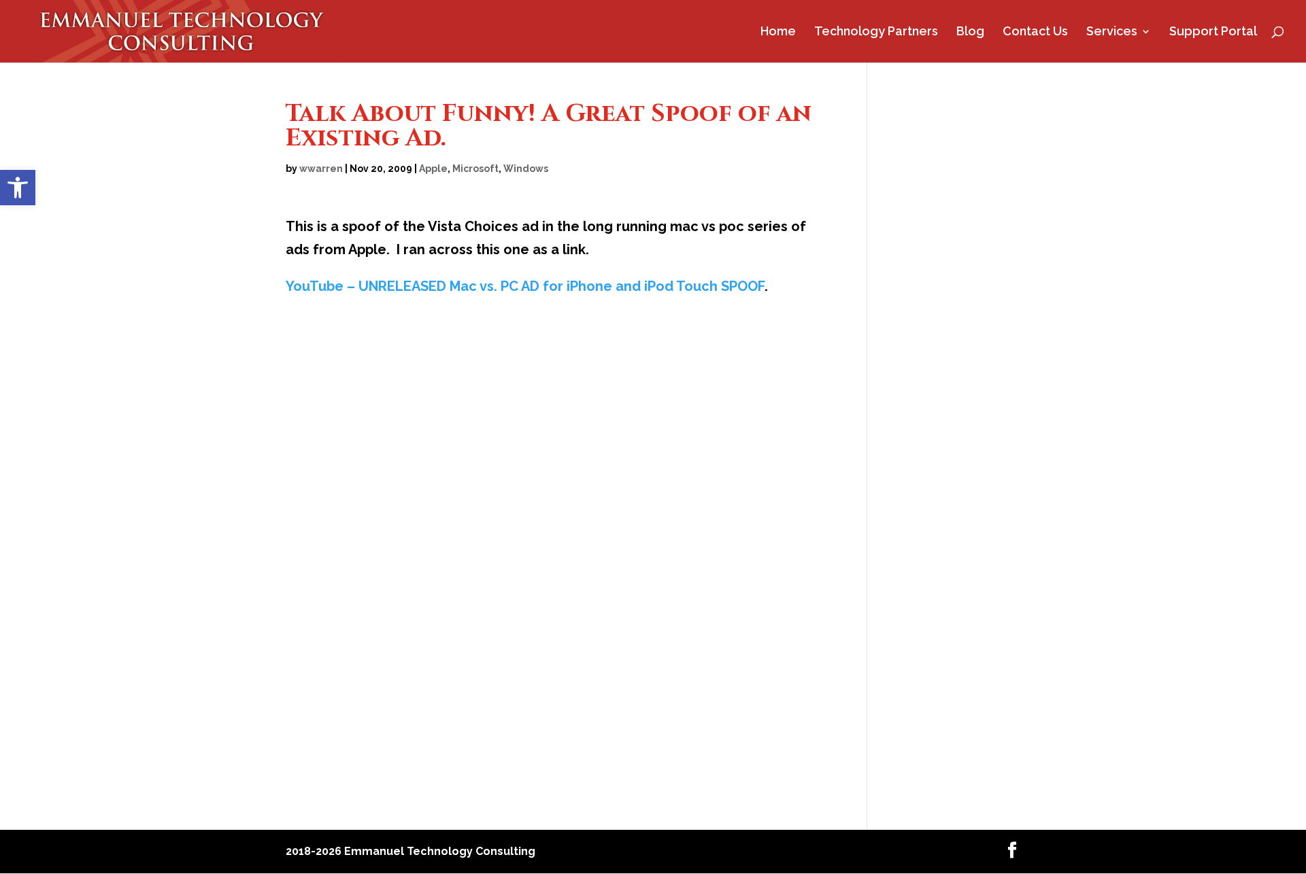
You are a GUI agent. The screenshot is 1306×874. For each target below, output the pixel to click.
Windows (525, 168)
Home (778, 32)
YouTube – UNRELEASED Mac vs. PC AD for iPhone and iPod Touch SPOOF (525, 286)
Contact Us (1035, 32)
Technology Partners (876, 32)
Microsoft (475, 168)
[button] (17, 187)
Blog (970, 32)
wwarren (321, 168)
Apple (433, 168)
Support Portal (1213, 32)
